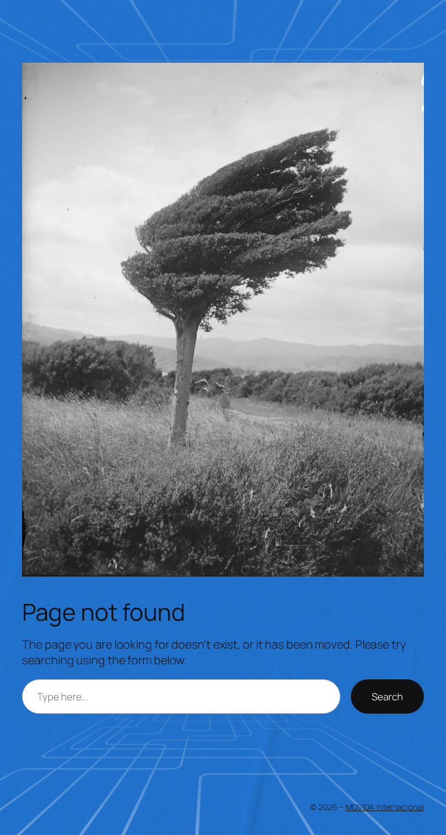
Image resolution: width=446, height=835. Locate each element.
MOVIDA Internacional (385, 806)
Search (387, 696)
